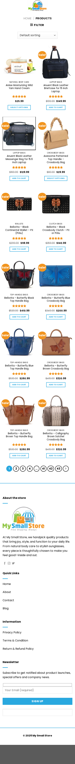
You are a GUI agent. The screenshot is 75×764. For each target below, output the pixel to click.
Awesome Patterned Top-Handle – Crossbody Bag (56, 159)
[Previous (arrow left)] (3, 757)
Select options (19, 107)
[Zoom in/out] (3, 748)
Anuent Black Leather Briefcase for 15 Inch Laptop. (55, 88)
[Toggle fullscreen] (13, 748)
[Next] (66, 469)
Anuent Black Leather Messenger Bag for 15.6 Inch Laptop (19, 159)
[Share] (23, 748)
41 (43, 468)
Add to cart (56, 107)
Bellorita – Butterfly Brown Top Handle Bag (19, 435)
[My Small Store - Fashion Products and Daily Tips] (37, 6)
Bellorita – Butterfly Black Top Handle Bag (19, 299)
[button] (37, 25)
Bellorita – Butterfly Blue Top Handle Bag (19, 367)
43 (58, 468)
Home (27, 18)
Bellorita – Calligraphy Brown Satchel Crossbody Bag (56, 436)
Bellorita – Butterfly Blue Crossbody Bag (56, 299)
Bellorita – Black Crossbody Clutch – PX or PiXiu (55, 230)
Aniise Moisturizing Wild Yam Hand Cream (19, 87)
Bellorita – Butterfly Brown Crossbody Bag (56, 367)
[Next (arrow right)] (13, 757)
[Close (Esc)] (34, 748)
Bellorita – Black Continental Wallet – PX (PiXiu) (19, 230)
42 (50, 468)
